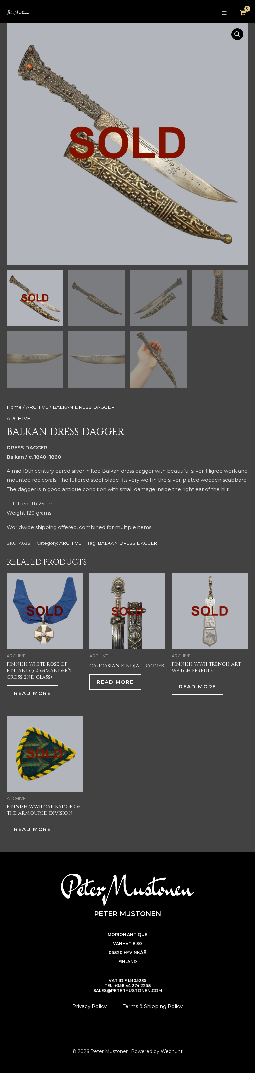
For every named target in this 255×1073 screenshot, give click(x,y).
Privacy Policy (89, 1006)
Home (14, 407)
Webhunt (172, 1051)
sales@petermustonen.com (127, 990)
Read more (32, 693)
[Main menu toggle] (224, 13)
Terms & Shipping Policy (153, 1006)
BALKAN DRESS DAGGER (127, 543)
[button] (237, 34)
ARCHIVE (37, 407)
